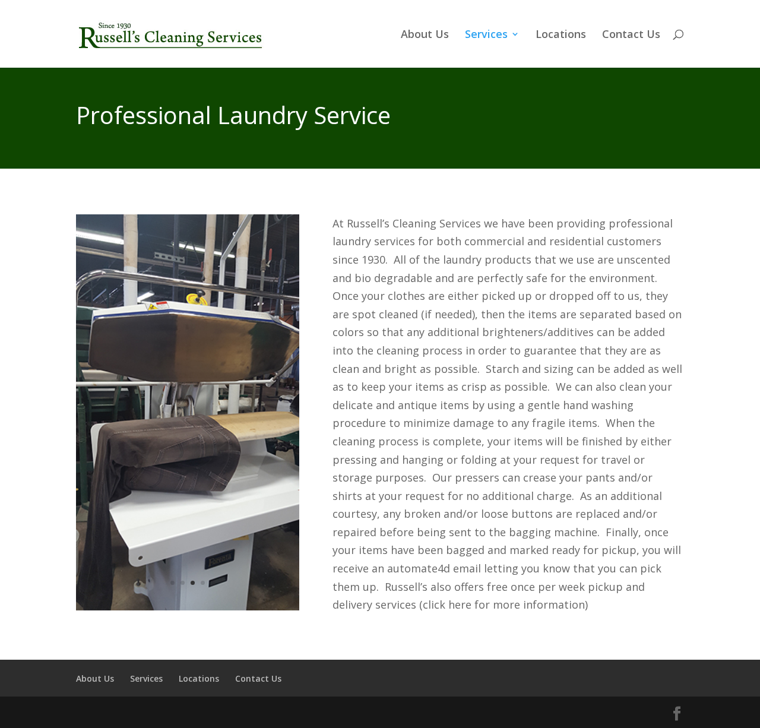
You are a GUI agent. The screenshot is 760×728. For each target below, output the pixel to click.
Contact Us (631, 35)
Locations (561, 35)
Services (486, 35)
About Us (425, 35)
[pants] (187, 606)
